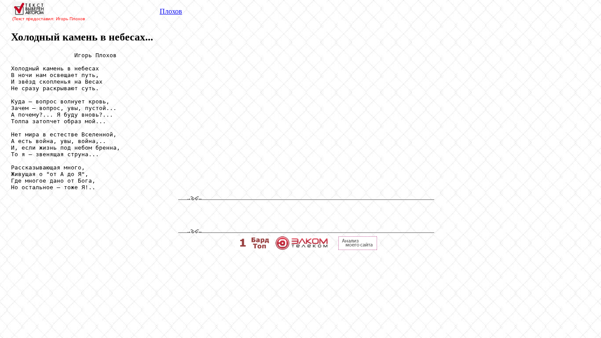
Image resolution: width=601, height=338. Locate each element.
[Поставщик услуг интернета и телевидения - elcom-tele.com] (301, 247)
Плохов (171, 11)
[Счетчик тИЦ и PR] (357, 247)
